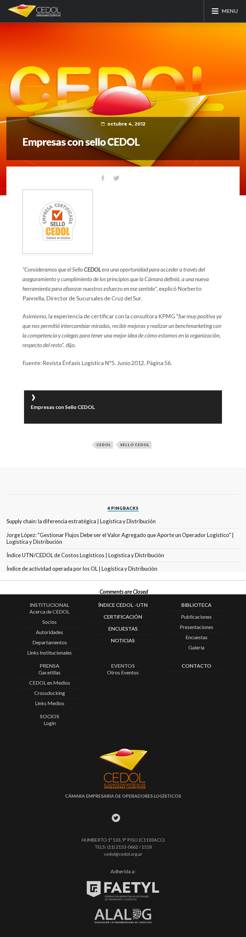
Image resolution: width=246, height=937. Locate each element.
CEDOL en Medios (49, 683)
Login (50, 723)
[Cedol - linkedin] (144, 818)
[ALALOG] (123, 921)
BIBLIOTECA (196, 605)
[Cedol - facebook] (101, 818)
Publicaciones (196, 617)
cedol (103, 445)
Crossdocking (49, 693)
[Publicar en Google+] (130, 178)
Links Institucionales (49, 653)
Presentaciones (196, 627)
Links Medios (49, 703)
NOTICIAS (123, 640)
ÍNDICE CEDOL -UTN (123, 605)
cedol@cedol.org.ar (123, 854)
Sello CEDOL (135, 445)
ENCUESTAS (123, 628)
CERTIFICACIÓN (122, 617)
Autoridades (49, 632)
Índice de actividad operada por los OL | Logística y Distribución (81, 568)
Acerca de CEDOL (49, 612)
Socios (49, 622)
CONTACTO (196, 666)
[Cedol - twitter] (116, 818)
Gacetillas (49, 672)
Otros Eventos (123, 672)
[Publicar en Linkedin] (143, 178)
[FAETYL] (123, 899)
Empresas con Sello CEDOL (63, 407)
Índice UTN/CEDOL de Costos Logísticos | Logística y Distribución (85, 555)
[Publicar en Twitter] (116, 178)
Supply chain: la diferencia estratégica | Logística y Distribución (81, 521)
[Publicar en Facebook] (103, 178)
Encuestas (196, 637)
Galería (196, 647)
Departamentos (49, 642)
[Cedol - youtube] (130, 818)
